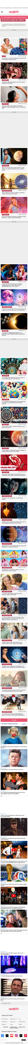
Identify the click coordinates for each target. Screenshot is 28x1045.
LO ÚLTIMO (2, 14)
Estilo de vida (12, 1021)
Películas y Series (22, 1021)
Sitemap (20, 1024)
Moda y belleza (4, 1021)
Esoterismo (4, 1024)
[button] (26, 17)
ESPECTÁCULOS (7, 14)
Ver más (14, 720)
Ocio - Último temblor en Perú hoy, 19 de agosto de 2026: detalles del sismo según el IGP (13, 17)
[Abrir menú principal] (2, 12)
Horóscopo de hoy (8, 7)
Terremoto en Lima (17, 7)
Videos (11, 1024)
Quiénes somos (22, 1027)
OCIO (21, 14)
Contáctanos (5, 1027)
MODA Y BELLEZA (12, 14)
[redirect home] (14, 13)
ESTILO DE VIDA (18, 14)
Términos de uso (13, 1027)
